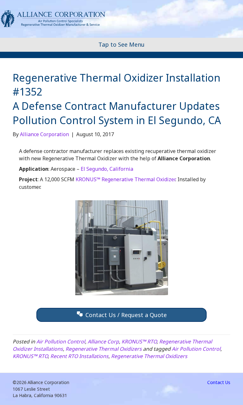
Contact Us (218, 382)
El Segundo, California (107, 168)
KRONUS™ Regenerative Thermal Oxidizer (125, 179)
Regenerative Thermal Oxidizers (103, 348)
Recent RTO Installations (79, 356)
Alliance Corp (103, 341)
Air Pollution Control (60, 341)
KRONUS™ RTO (139, 341)
